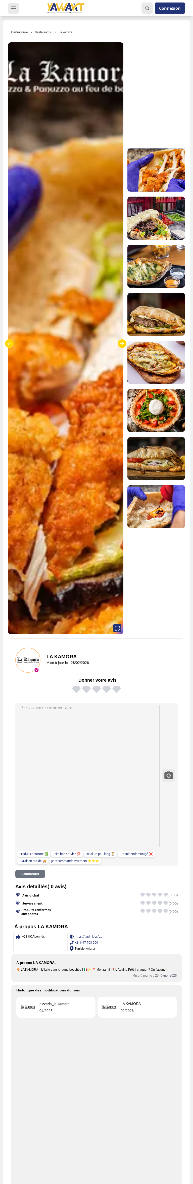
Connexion (170, 8)
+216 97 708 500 (86, 943)
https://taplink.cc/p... (89, 937)
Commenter (30, 874)
